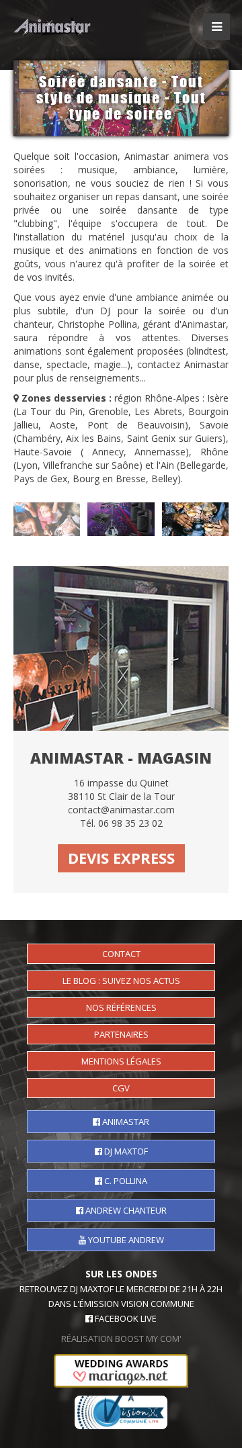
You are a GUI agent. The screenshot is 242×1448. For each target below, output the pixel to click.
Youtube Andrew (125, 1240)
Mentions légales (121, 1061)
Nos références (121, 1007)
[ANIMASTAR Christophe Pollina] (53, 25)
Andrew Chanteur (125, 1210)
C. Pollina (124, 1181)
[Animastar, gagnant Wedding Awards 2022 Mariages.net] (121, 1367)
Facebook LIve (125, 1318)
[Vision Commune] (121, 1408)
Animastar (124, 1122)
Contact (121, 954)
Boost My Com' (148, 1338)
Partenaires (121, 1034)
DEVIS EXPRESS (121, 858)
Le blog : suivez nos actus (121, 981)
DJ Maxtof (125, 1151)
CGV (121, 1088)
